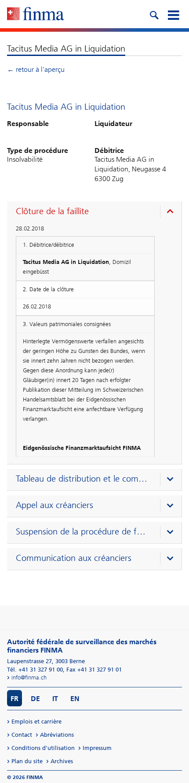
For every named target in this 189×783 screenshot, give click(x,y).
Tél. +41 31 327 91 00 (35, 669)
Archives (62, 761)
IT (55, 698)
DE (35, 698)
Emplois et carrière (36, 721)
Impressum (97, 748)
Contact (21, 734)
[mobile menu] (173, 14)
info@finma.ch (29, 677)
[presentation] (96, 212)
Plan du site (27, 761)
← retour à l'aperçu (36, 69)
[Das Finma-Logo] (35, 14)
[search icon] (154, 14)
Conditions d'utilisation (43, 748)
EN (75, 698)
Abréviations (57, 734)
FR (14, 698)
